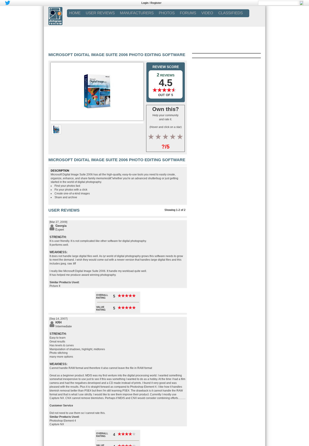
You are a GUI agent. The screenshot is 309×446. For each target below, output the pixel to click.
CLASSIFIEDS (230, 13)
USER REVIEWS (100, 13)
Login (144, 3)
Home (75, 13)
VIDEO (207, 13)
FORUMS (188, 13)
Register (156, 3)
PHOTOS (167, 13)
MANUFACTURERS (137, 13)
